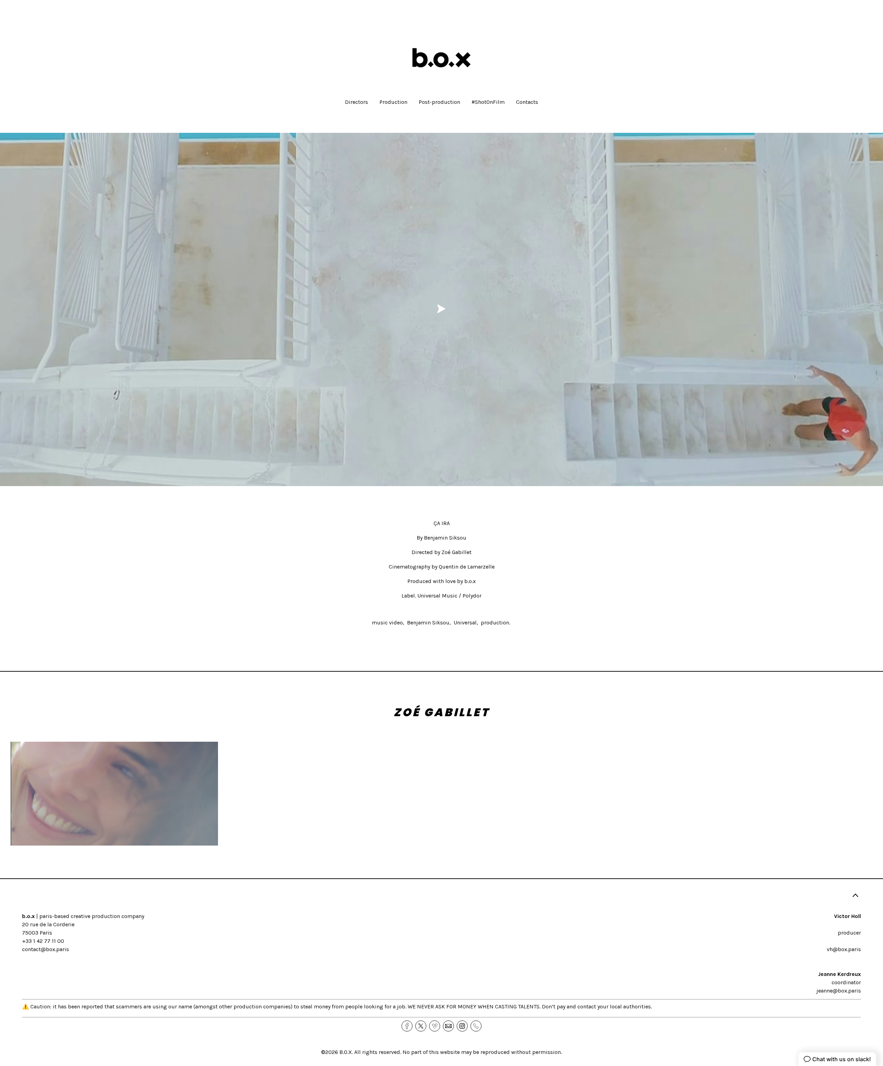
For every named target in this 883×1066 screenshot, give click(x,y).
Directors (356, 102)
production (495, 622)
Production (393, 102)
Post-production (439, 102)
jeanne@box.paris (838, 990)
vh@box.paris (844, 949)
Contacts (527, 102)
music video (387, 622)
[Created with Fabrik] (3, 1031)
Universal (465, 622)
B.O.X (345, 1052)
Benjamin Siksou (428, 622)
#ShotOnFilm (488, 102)
